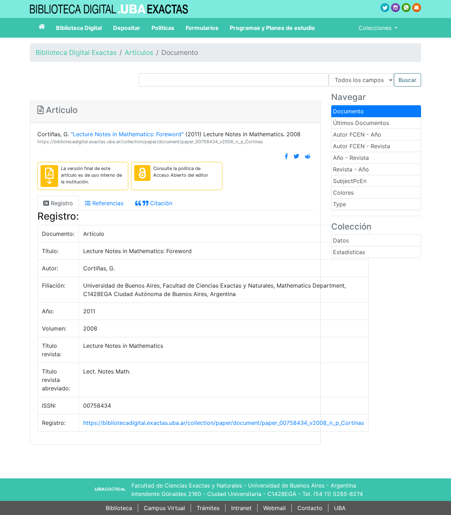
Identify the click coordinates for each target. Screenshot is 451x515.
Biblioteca (119, 507)
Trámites (208, 507)
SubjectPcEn (349, 180)
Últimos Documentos (361, 122)
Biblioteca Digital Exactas (76, 52)
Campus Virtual (164, 507)
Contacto (309, 507)
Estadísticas (349, 252)
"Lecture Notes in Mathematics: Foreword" (127, 134)
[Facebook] (286, 156)
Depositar (126, 27)
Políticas (163, 27)
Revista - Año (351, 169)
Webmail (274, 507)
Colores (343, 192)
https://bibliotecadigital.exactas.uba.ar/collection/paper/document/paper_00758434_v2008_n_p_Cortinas (150, 141)
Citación (160, 203)
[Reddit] (307, 156)
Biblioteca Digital (79, 27)
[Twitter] (296, 156)
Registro (61, 203)
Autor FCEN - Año (357, 134)
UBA (340, 507)
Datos (341, 240)
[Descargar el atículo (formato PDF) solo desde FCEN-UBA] (49, 176)
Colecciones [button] (376, 27)
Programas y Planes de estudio (272, 27)
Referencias (107, 203)
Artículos (139, 52)
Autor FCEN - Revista (361, 146)
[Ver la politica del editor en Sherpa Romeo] (142, 173)
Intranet (241, 507)
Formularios (202, 27)
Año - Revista (351, 157)
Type (339, 204)
